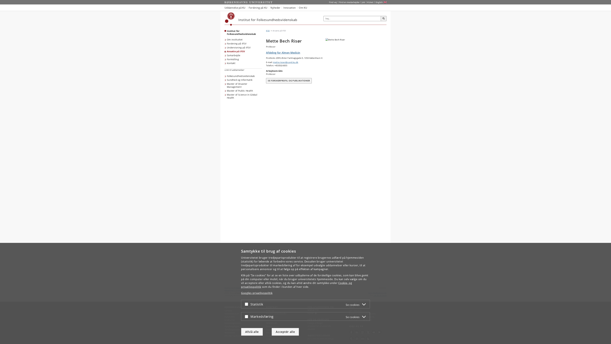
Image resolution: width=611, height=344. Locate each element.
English (379, 2)
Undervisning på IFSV (238, 47)
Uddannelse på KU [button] (235, 7)
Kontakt (231, 63)
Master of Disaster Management (237, 85)
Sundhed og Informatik (239, 79)
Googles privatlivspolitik (257, 293)
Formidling (233, 59)
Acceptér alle (285, 332)
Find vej (333, 2)
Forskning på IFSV (236, 43)
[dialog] (305, 293)
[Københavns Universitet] (230, 19)
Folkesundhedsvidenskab (241, 76)
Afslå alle (252, 332)
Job (363, 2)
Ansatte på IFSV (236, 51)
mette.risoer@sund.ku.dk (285, 62)
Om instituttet (234, 39)
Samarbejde (233, 55)
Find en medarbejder (349, 2)
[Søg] (383, 18)
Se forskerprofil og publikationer (289, 80)
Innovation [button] (289, 7)
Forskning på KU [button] (258, 7)
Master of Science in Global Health (242, 96)
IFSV (268, 30)
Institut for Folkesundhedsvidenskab (241, 32)
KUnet (370, 2)
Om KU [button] (303, 7)
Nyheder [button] (275, 7)
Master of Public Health (240, 90)
